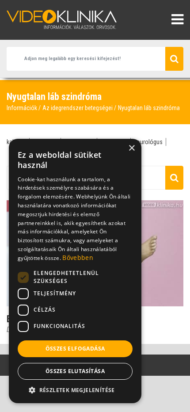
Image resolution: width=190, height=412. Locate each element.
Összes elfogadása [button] (75, 348)
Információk (22, 107)
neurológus (148, 141)
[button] (75, 389)
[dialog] (75, 271)
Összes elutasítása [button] (75, 371)
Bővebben (77, 257)
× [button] (131, 148)
